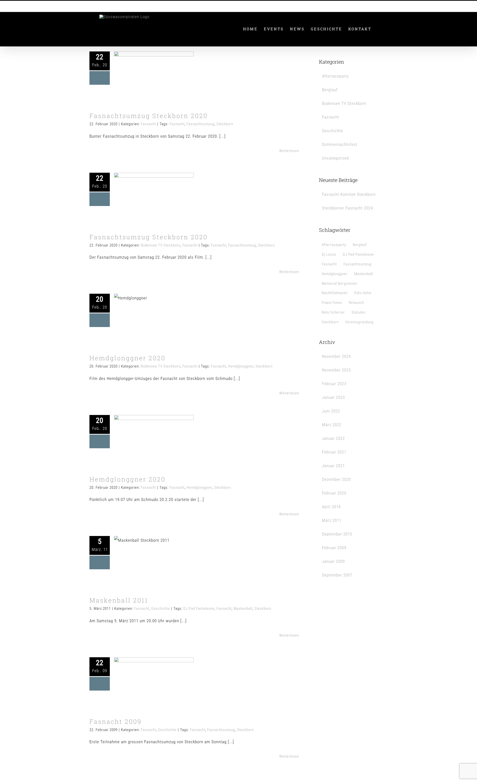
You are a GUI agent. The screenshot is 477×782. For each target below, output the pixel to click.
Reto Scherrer (333, 312)
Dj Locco (329, 254)
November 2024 (336, 356)
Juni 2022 (331, 411)
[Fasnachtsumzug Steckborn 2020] (154, 76)
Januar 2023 (333, 397)
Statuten (358, 312)
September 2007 (337, 575)
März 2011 (331, 520)
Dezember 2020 (336, 479)
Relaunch (356, 302)
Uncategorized (335, 158)
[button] (379, 29)
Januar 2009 (333, 561)
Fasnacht (153, 92)
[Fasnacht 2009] (154, 682)
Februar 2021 (334, 452)
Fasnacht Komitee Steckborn (349, 194)
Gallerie (162, 63)
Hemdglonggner (241, 366)
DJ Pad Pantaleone (198, 608)
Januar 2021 (333, 465)
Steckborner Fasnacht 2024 (347, 208)
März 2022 (331, 424)
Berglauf (330, 89)
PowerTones (332, 302)
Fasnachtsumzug (200, 124)
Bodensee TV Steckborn (145, 213)
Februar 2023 (334, 383)
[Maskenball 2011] (154, 561)
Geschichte (162, 573)
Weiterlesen (289, 151)
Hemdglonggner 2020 (145, 309)
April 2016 (331, 506)
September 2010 (337, 534)
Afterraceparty (335, 76)
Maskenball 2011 (145, 551)
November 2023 (336, 370)
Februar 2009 (334, 547)
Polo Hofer (363, 293)
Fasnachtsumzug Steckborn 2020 (145, 63)
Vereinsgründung (359, 322)
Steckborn (224, 124)
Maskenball (243, 608)
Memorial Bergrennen (339, 283)
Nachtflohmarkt (335, 293)
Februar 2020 (334, 493)
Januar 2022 (333, 438)
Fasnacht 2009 (145, 672)
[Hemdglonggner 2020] (154, 319)
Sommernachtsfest (340, 144)
